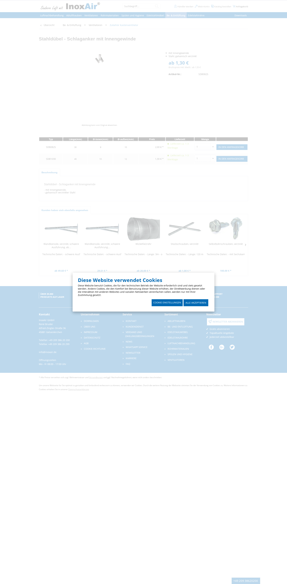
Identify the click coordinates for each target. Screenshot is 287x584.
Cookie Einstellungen (167, 302)
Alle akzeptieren (196, 302)
